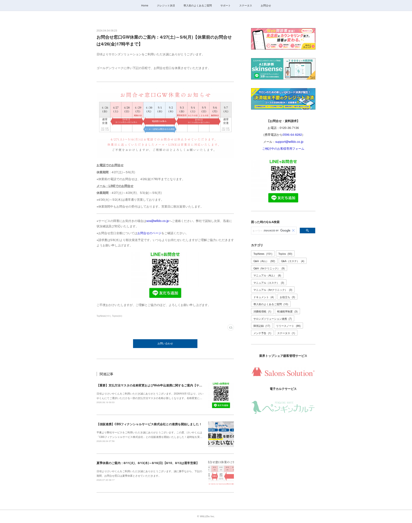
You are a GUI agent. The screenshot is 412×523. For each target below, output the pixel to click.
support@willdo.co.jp (289, 141)
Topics (285, 253)
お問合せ (266, 5)
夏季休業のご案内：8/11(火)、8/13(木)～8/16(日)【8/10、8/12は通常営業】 (148, 463)
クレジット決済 (166, 5)
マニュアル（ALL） (267, 275)
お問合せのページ (149, 233)
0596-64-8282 (292, 134)
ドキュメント (263, 297)
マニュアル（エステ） (268, 282)
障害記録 (261, 325)
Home (144, 5)
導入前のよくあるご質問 (197, 5)
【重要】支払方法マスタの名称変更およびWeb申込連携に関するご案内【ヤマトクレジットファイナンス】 (169, 385)
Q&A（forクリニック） (269, 268)
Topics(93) (117, 315)
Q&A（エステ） (292, 261)
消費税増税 (262, 311)
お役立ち (287, 297)
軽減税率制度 (287, 311)
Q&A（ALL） (264, 261)
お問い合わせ (165, 343)
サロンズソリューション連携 (272, 318)
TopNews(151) (104, 315)
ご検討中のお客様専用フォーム (283, 148)
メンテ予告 (262, 333)
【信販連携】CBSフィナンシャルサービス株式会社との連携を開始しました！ (149, 424)
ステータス (245, 5)
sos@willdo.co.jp (157, 221)
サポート (225, 5)
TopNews (262, 253)
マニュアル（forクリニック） (272, 289)
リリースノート (288, 325)
